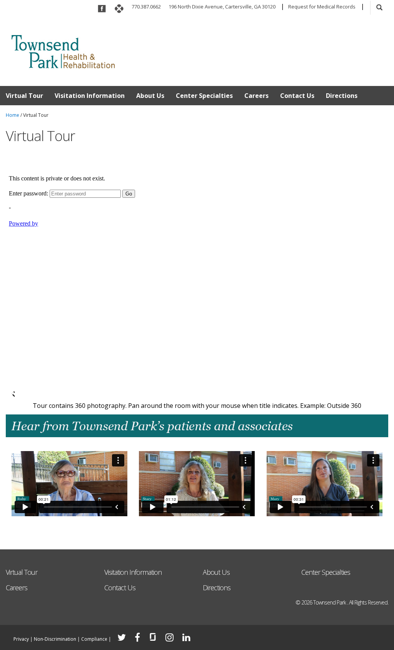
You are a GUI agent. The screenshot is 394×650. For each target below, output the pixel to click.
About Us (150, 95)
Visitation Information (90, 95)
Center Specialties (204, 95)
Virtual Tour (24, 95)
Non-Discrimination (55, 639)
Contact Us (297, 95)
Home (12, 115)
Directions (341, 95)
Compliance (94, 639)
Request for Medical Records (322, 6)
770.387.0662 (146, 6)
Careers (256, 95)
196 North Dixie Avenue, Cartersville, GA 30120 (222, 6)
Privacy (21, 639)
